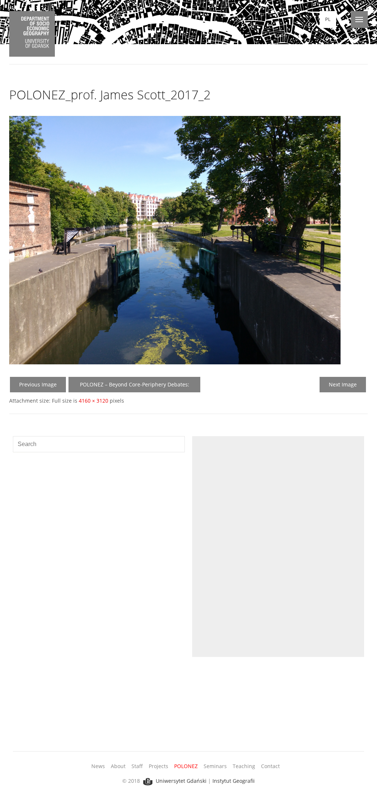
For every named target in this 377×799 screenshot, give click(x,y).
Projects (158, 766)
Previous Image (38, 384)
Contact (270, 766)
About (118, 766)
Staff (137, 766)
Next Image (343, 384)
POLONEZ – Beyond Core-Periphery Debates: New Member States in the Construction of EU (134, 386)
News (98, 766)
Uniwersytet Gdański (180, 780)
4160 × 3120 (93, 400)
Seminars (215, 766)
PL (328, 19)
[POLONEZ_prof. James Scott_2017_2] (175, 362)
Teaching (244, 766)
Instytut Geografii (233, 780)
